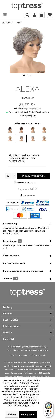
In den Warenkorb (33, 175)
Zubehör (10, 278)
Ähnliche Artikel (11, 255)
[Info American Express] (35, 216)
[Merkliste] (50, 15)
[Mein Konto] (34, 15)
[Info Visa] (42, 209)
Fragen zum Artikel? (27, 189)
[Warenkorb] (42, 15)
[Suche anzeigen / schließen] (27, 15)
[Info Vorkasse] (12, 203)
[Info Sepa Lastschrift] (27, 209)
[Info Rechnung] (12, 209)
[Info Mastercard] (20, 216)
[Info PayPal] (27, 203)
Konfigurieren (28, 414)
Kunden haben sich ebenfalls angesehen (23, 271)
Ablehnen (11, 414)
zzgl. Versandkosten (32, 108)
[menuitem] (2, 15)
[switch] (48, 414)
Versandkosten (13, 350)
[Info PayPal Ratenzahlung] (42, 203)
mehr (16, 233)
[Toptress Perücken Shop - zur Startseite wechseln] (27, 6)
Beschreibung (10, 223)
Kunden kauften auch (14, 263)
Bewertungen (10, 241)
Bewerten (29, 195)
